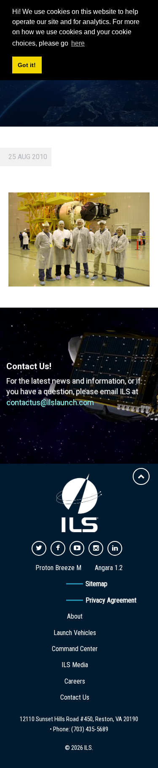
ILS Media (75, 665)
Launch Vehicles (75, 633)
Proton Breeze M (58, 568)
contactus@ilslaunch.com (50, 402)
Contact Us (74, 697)
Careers (74, 681)
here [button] (78, 43)
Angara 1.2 (109, 568)
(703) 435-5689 (89, 729)
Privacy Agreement (111, 600)
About (75, 616)
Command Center (75, 649)
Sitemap (96, 584)
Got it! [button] (27, 65)
